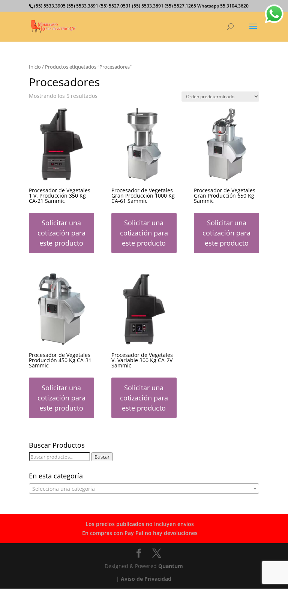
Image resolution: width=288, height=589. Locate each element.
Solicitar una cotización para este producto (62, 232)
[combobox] (144, 488)
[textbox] (144, 489)
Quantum (170, 566)
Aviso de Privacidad (146, 578)
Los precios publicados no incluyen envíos (140, 524)
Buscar (102, 456)
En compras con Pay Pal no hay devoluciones (140, 533)
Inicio (35, 66)
